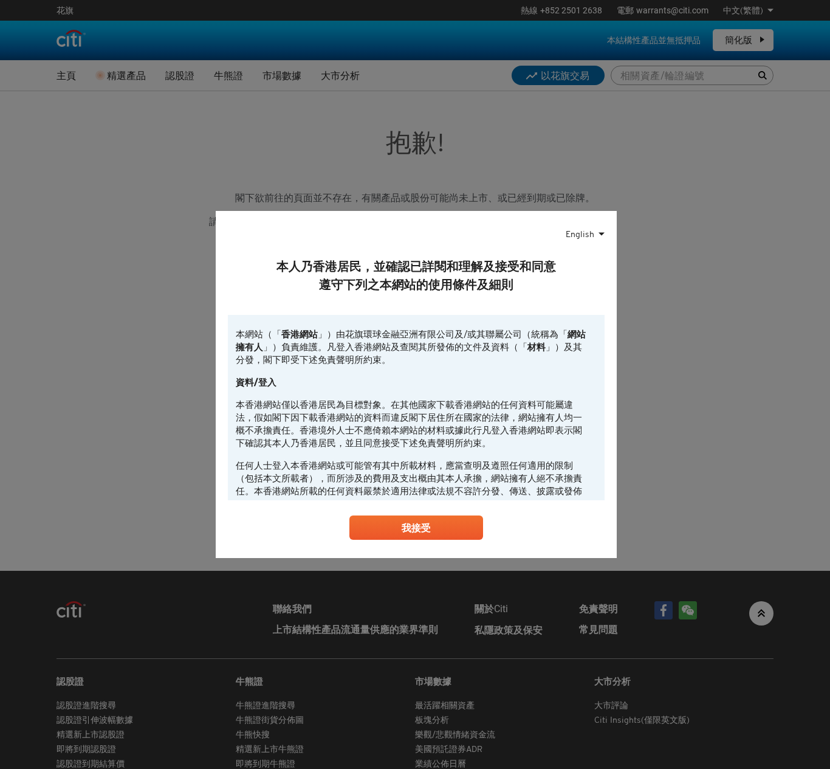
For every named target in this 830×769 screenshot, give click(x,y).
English (580, 234)
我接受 (416, 527)
